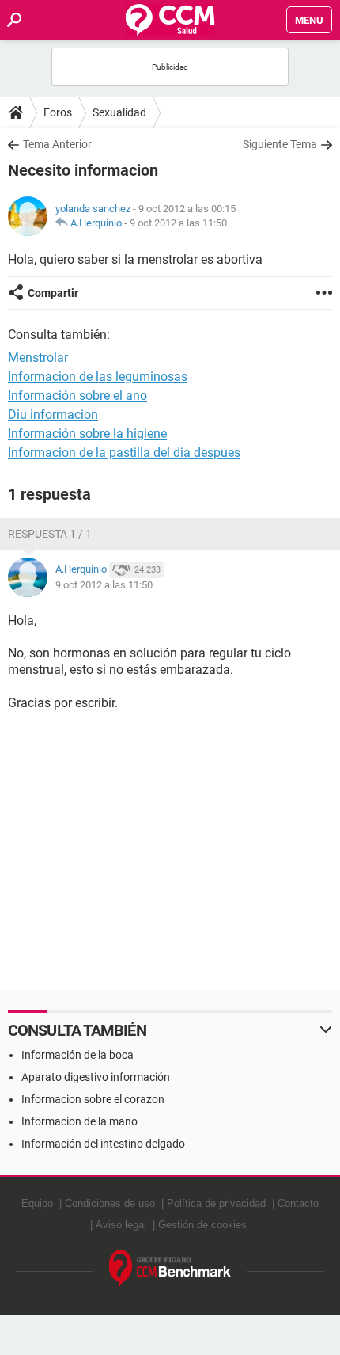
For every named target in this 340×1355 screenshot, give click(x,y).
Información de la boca (77, 1055)
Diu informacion (53, 414)
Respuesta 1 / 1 (50, 533)
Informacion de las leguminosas (97, 376)
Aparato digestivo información (95, 1077)
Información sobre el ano (77, 395)
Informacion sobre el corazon (92, 1099)
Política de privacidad (216, 1203)
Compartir (53, 293)
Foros (57, 112)
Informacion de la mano (79, 1121)
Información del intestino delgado (103, 1143)
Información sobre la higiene (87, 433)
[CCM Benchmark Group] (170, 1269)
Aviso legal (121, 1225)
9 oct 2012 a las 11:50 (178, 223)
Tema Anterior (57, 144)
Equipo (37, 1203)
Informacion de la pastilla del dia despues (124, 452)
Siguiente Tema (280, 144)
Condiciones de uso (110, 1203)
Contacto (298, 1203)
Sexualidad (119, 112)
